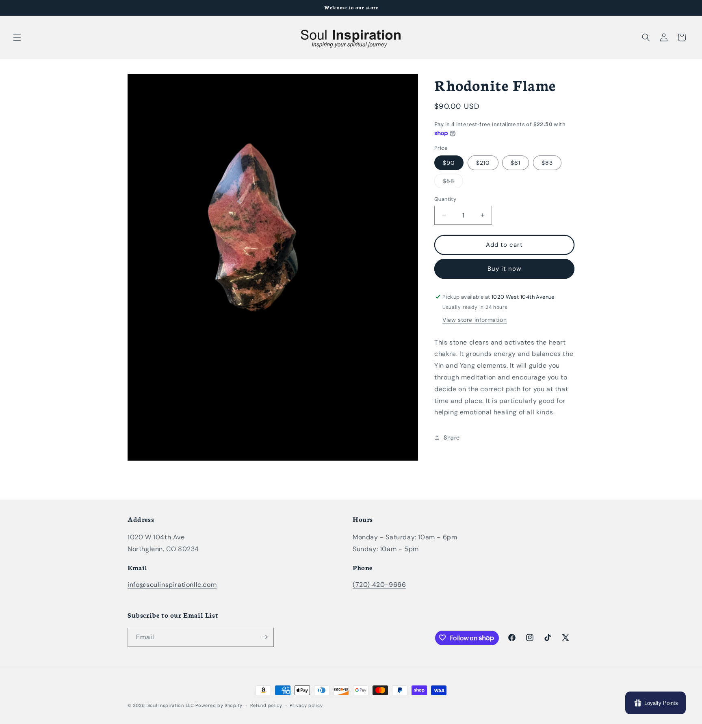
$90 (449, 162)
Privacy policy (306, 705)
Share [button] (452, 437)
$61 (515, 162)
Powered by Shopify (219, 705)
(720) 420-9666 (379, 585)
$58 (453, 182)
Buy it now (504, 269)
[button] (17, 37)
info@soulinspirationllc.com (172, 585)
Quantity (445, 199)
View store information (474, 319)
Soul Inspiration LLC (170, 705)
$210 (483, 162)
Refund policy (266, 705)
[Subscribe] (264, 636)
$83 (547, 162)
